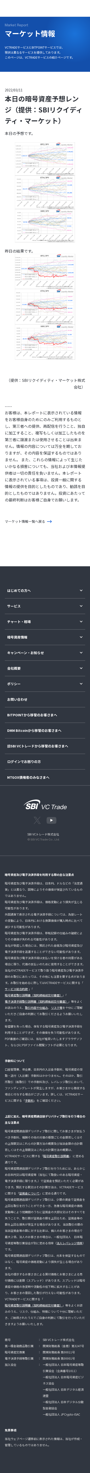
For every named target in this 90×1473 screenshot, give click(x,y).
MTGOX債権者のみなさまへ (28, 777)
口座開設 (65, 7)
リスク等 (56, 1008)
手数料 (29, 1100)
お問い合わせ (17, 699)
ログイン (45, 7)
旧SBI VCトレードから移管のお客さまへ (37, 746)
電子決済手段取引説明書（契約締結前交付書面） (36, 1001)
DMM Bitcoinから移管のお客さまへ (34, 730)
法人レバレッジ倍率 (70, 1243)
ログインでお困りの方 (24, 762)
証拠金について (29, 1193)
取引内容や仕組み (36, 1008)
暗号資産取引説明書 (56, 1156)
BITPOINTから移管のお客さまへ (32, 715)
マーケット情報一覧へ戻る (25, 521)
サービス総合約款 (16, 989)
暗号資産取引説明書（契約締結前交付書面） (33, 995)
